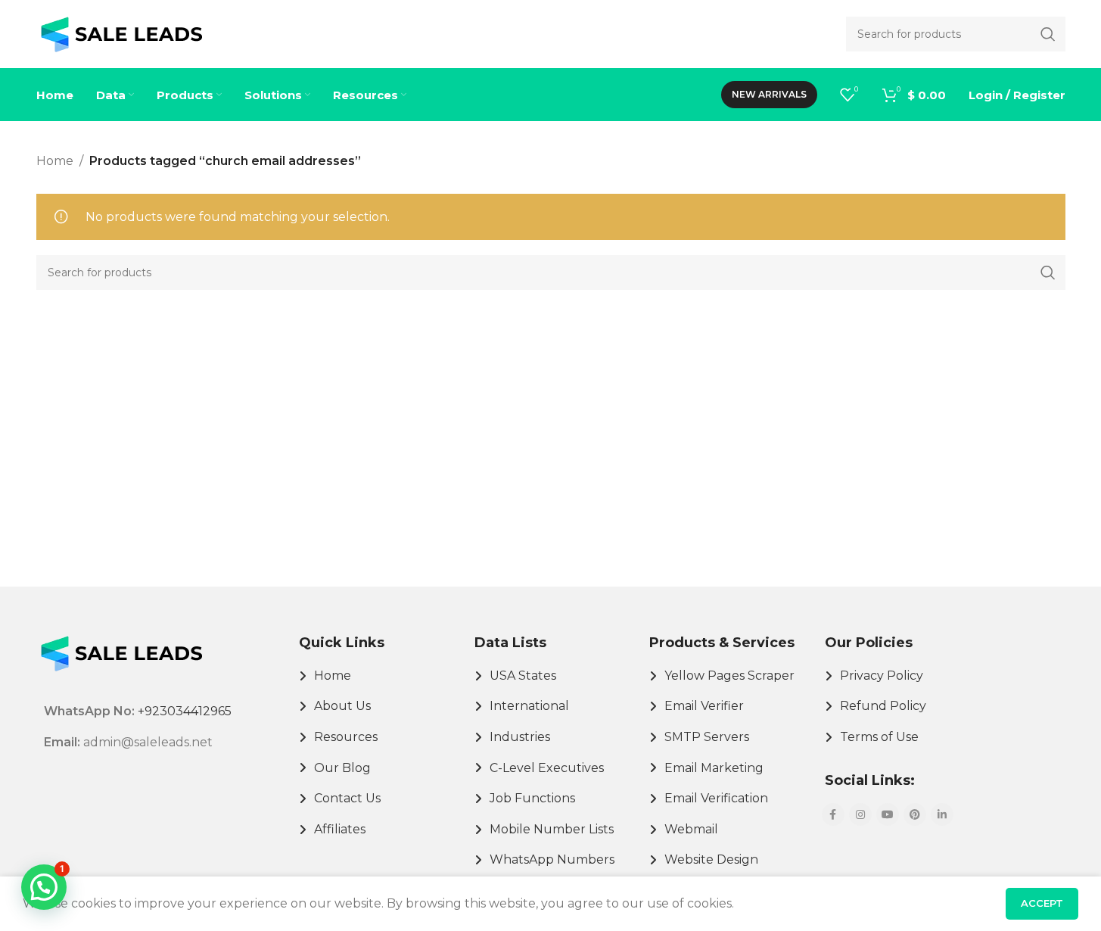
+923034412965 (185, 711)
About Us (342, 706)
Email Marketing (714, 768)
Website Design (711, 859)
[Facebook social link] (833, 814)
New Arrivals (769, 94)
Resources (346, 737)
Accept (1042, 903)
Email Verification (716, 798)
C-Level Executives (547, 768)
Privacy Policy (881, 675)
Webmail (691, 829)
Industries (520, 737)
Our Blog (342, 768)
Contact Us (347, 798)
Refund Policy (883, 706)
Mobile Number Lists (552, 829)
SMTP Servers (706, 737)
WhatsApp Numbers (552, 859)
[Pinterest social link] (915, 814)
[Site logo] (121, 33)
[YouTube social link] (887, 814)
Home (54, 161)
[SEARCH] (1048, 272)
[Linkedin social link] (942, 814)
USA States (523, 675)
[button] (44, 887)
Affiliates (339, 829)
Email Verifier (704, 706)
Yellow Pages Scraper (729, 675)
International (529, 706)
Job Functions (532, 798)
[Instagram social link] (860, 814)
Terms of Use (879, 737)
